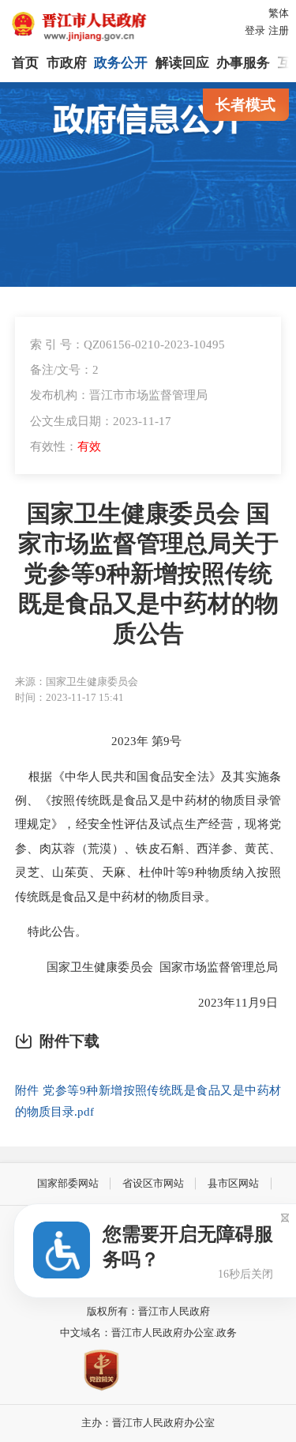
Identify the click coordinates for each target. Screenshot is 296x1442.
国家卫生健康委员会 (100, 966)
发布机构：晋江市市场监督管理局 (119, 394)
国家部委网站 (68, 1183)
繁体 (278, 13)
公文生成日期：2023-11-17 (100, 420)
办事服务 (243, 62)
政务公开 (121, 62)
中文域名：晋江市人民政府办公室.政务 (148, 1332)
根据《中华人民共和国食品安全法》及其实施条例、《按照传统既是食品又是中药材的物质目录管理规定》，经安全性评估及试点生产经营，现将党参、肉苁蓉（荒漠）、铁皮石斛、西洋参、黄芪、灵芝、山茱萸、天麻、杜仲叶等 (148, 824)
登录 (255, 30)
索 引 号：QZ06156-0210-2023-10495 (127, 344)
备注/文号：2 (64, 369)
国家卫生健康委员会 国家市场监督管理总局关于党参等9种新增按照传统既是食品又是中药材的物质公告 (148, 573)
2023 (124, 740)
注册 (278, 30)
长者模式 (245, 104)
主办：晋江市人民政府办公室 (148, 1423)
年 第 (150, 740)
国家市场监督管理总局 (218, 966)
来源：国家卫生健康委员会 (76, 681)
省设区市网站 (153, 1183)
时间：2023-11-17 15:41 (69, 697)
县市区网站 (233, 1183)
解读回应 (182, 62)
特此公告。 (51, 931)
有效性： (65, 446)
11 (241, 1002)
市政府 (67, 62)
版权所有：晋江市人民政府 (148, 1311)
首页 (25, 62)
